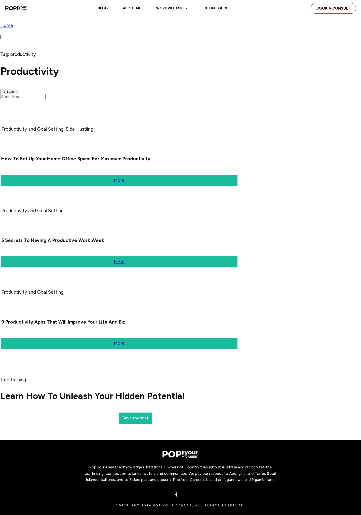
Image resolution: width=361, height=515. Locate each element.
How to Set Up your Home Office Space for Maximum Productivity (75, 159)
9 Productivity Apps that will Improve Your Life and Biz (63, 322)
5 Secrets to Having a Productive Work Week (52, 240)
